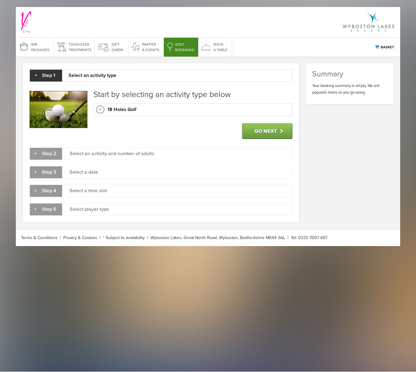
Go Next (266, 131)
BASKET (387, 47)
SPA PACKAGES (40, 47)
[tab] (192, 109)
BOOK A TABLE (220, 47)
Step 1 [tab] (79, 75)
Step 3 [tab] (70, 172)
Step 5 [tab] (75, 209)
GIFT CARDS (117, 47)
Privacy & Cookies (80, 237)
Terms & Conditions (39, 237)
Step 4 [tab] (74, 191)
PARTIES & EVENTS (150, 47)
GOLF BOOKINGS (184, 47)
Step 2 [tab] (98, 154)
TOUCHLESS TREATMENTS (80, 47)
